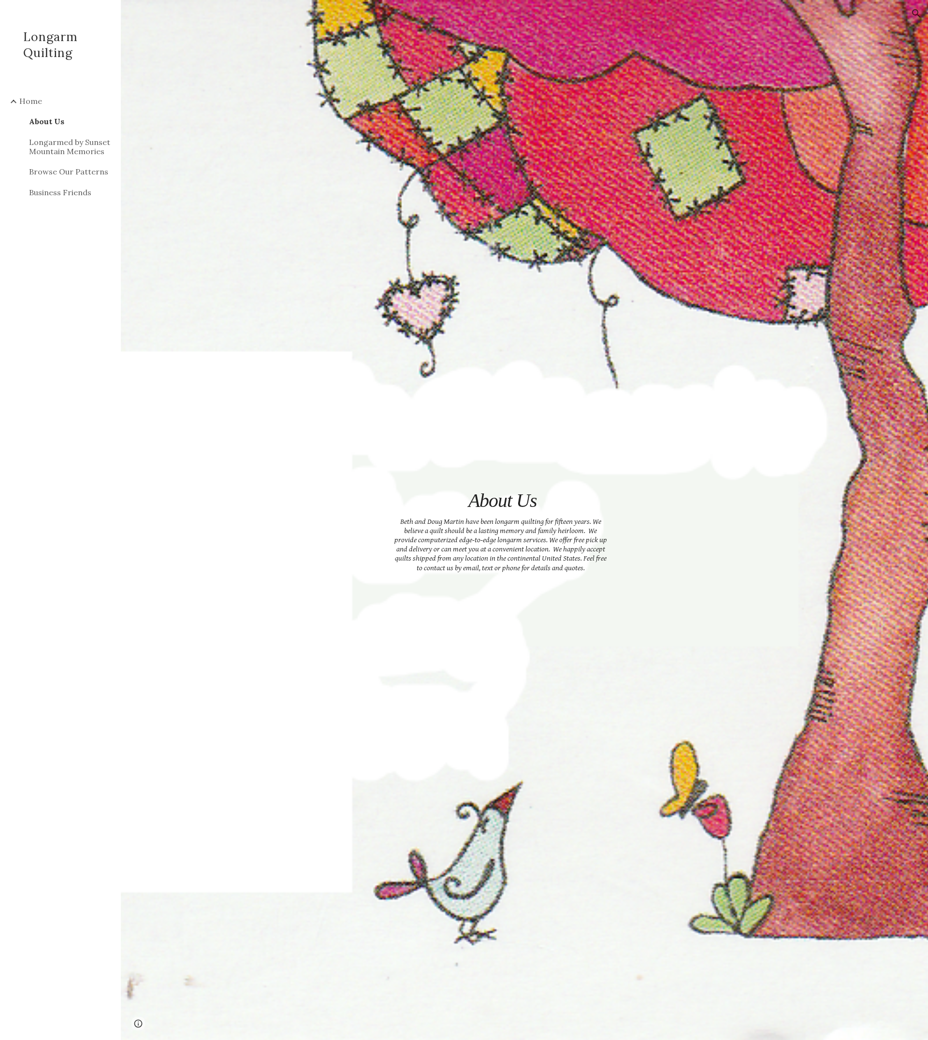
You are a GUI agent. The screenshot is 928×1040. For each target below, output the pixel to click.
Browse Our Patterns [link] (68, 171)
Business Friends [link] (60, 192)
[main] (501, 520)
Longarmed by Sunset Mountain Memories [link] (69, 146)
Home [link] (30, 101)
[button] (916, 13)
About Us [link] (46, 121)
